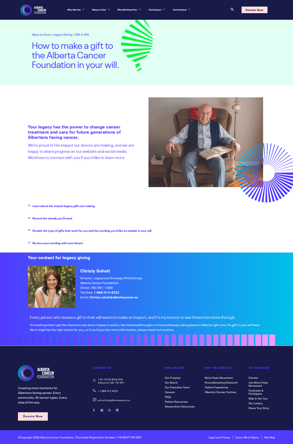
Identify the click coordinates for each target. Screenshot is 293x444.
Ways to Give (99, 9)
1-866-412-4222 (106, 292)
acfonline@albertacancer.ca (114, 400)
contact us (102, 367)
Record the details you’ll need (52, 218)
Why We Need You (127, 9)
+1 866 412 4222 (108, 391)
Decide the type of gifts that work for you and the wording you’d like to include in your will (91, 230)
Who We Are (74, 9)
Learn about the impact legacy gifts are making (63, 205)
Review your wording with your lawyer (57, 243)
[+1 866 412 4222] (94, 390)
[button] (146, 205)
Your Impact (154, 9)
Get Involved (179, 9)
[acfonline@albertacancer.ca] (94, 399)
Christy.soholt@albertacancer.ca (114, 296)
